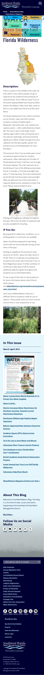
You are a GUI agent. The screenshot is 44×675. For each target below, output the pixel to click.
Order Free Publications (12, 586)
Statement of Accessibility (12, 597)
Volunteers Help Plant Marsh (15, 472)
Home (5, 12)
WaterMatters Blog (16, 12)
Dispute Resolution (10, 578)
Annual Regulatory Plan (11, 570)
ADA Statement (8, 567)
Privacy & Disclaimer (10, 589)
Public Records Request (11, 591)
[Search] (39, 562)
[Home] (21, 5)
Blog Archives (7, 514)
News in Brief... (9, 403)
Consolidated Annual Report (13, 575)
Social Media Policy (10, 594)
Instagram (25, 531)
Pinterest (15, 531)
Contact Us (8, 637)
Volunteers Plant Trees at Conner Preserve (21, 445)
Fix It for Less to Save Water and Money (19, 441)
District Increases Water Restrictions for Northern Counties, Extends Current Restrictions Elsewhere (20, 411)
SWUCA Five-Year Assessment (14, 602)
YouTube (10, 531)
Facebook (5, 531)
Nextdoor (36, 614)
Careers (6, 572)
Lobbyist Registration (11, 583)
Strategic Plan (8, 599)
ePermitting (7, 581)
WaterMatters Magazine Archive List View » (21, 481)
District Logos (9, 634)
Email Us (7, 627)
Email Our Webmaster (12, 630)
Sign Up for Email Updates (13, 624)
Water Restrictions (10, 605)
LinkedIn (20, 531)
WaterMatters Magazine (14, 14)
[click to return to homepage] (14, 649)
